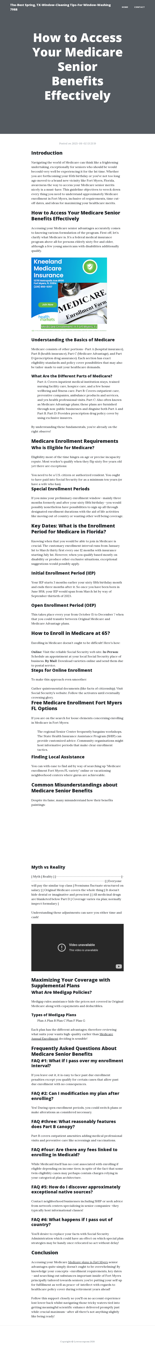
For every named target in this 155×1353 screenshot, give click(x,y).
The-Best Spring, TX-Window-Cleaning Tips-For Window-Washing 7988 (60, 7)
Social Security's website (49, 693)
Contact (139, 7)
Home (125, 7)
